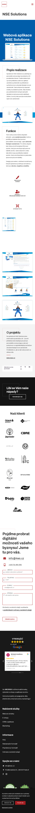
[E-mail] (21, 369)
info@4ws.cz (16, 558)
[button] (31, 661)
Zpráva (10, 593)
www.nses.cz (11, 358)
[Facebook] (21, 367)
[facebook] (3, 774)
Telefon (10, 577)
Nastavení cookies (7, 807)
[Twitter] (25, 367)
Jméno (10, 570)
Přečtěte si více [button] (10, 668)
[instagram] (6, 774)
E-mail (9, 585)
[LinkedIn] (29, 367)
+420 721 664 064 (15, 565)
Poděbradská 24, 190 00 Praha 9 (17, 770)
